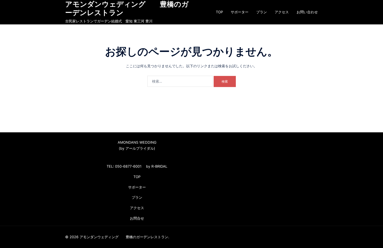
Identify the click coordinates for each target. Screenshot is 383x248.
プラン (261, 12)
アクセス (282, 12)
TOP (219, 12)
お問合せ (137, 218)
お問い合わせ (307, 12)
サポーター (239, 12)
